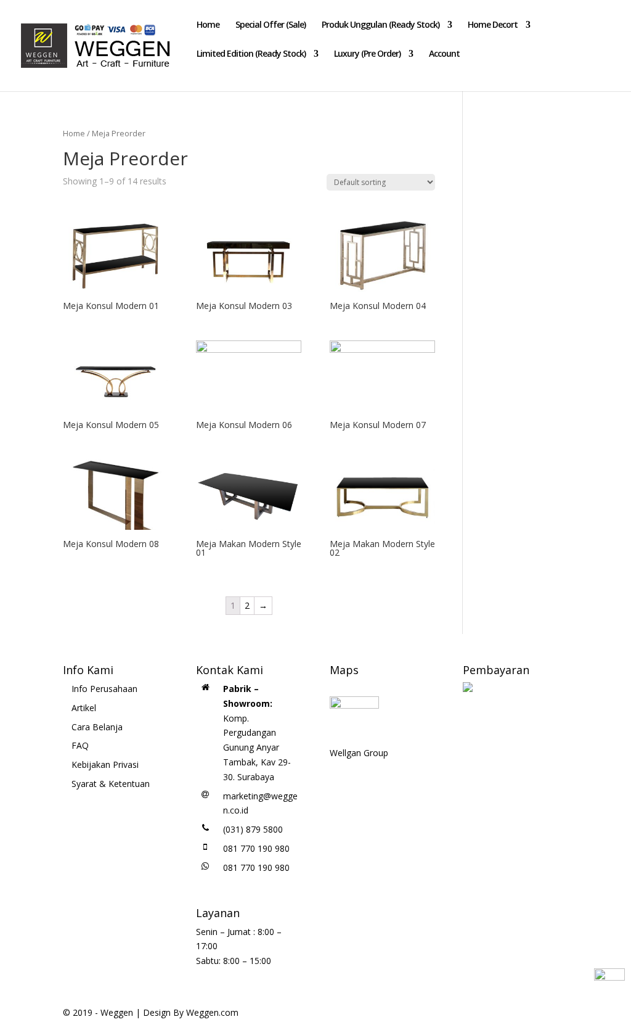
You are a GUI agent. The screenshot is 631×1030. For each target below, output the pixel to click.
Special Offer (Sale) (270, 25)
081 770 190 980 (256, 848)
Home (208, 25)
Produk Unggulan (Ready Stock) (380, 25)
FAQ (80, 745)
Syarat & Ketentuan (110, 783)
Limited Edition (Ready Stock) (251, 54)
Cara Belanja (97, 727)
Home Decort (493, 25)
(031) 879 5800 (253, 829)
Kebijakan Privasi (105, 764)
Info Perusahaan (104, 688)
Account (444, 54)
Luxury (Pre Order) (367, 54)
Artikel (83, 708)
